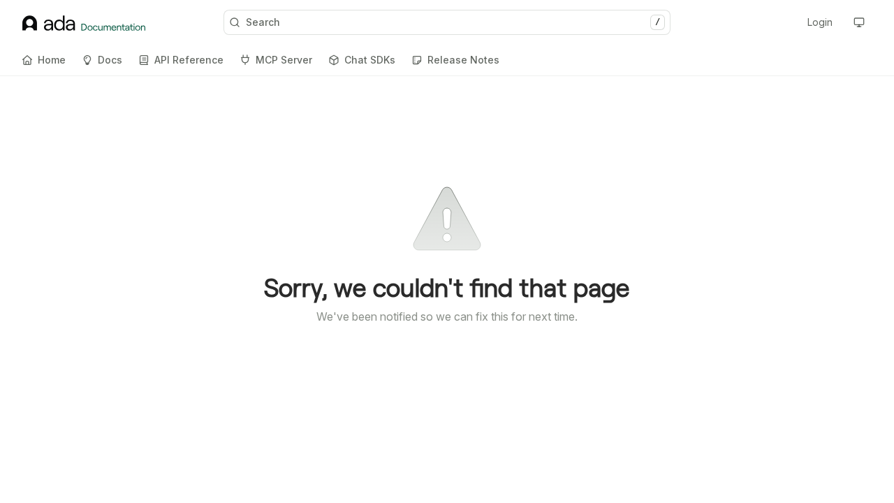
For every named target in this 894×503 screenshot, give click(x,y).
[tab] (44, 60)
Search (453, 22)
